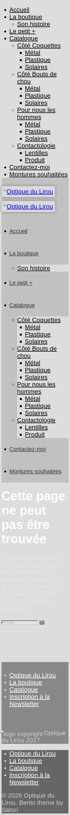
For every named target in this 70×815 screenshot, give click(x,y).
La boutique (25, 682)
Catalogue (23, 689)
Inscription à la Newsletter (29, 700)
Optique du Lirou (32, 675)
